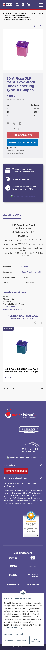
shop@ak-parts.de (10, 307)
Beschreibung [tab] (12, 214)
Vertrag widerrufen (16, 471)
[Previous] (35, 323)
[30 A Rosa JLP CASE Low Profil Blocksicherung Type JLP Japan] (23, 49)
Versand (22, 99)
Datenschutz (20, 634)
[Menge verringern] (9, 129)
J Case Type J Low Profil (31, 272)
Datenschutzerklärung (13, 627)
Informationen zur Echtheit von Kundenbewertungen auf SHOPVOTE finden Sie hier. (23, 503)
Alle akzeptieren (35, 640)
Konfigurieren (22, 640)
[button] (23, 389)
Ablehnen (9, 640)
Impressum (8, 634)
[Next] (41, 323)
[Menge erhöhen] (20, 129)
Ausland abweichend (15, 153)
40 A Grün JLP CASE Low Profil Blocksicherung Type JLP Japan (22, 370)
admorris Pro (27, 647)
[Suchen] (17, 4)
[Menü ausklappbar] (41, 4)
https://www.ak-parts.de (12, 309)
